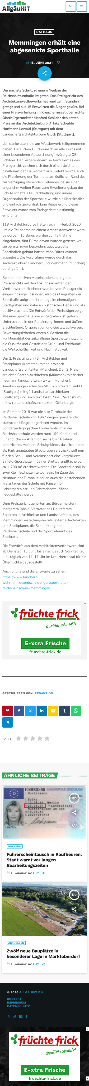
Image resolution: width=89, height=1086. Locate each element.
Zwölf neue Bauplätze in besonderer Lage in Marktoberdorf (43, 953)
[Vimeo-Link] (16, 6)
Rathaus (44, 32)
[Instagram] (21, 1017)
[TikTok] (15, 1017)
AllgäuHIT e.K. (31, 992)
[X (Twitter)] (9, 1017)
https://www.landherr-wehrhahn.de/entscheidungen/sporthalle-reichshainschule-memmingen (35, 583)
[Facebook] (27, 1017)
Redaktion (44, 693)
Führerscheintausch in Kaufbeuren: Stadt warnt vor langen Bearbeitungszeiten (44, 860)
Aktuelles (16, 943)
